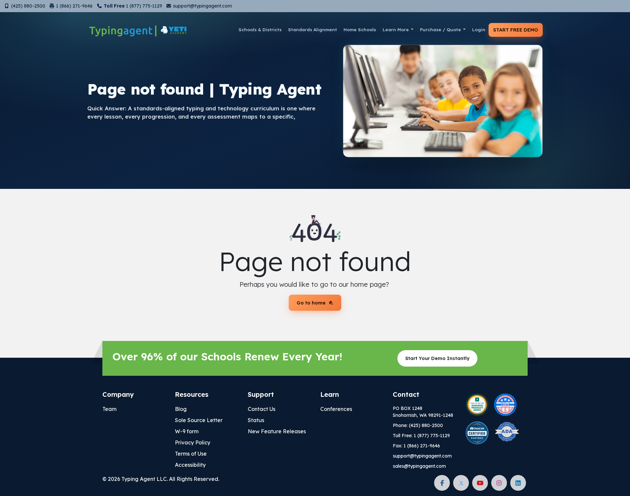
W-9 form (187, 431)
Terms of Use (191, 453)
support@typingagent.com (422, 456)
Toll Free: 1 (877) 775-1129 (421, 436)
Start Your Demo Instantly (437, 358)
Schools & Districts (260, 29)
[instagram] (499, 483)
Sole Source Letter (198, 420)
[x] (461, 483)
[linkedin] (518, 483)
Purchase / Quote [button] (440, 29)
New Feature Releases (277, 431)
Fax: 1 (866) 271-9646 (416, 446)
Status (256, 420)
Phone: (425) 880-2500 (418, 425)
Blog (181, 409)
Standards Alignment (312, 29)
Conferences (336, 409)
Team (109, 409)
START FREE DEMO (515, 30)
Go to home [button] (311, 303)
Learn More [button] (396, 29)
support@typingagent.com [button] (202, 6)
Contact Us (261, 409)
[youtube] (480, 483)
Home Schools (360, 29)
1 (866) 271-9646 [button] (74, 6)
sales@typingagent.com (419, 466)
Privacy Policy (192, 442)
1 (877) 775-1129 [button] (132, 6)
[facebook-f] (442, 483)
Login (478, 29)
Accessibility (190, 465)
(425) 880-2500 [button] (27, 6)
